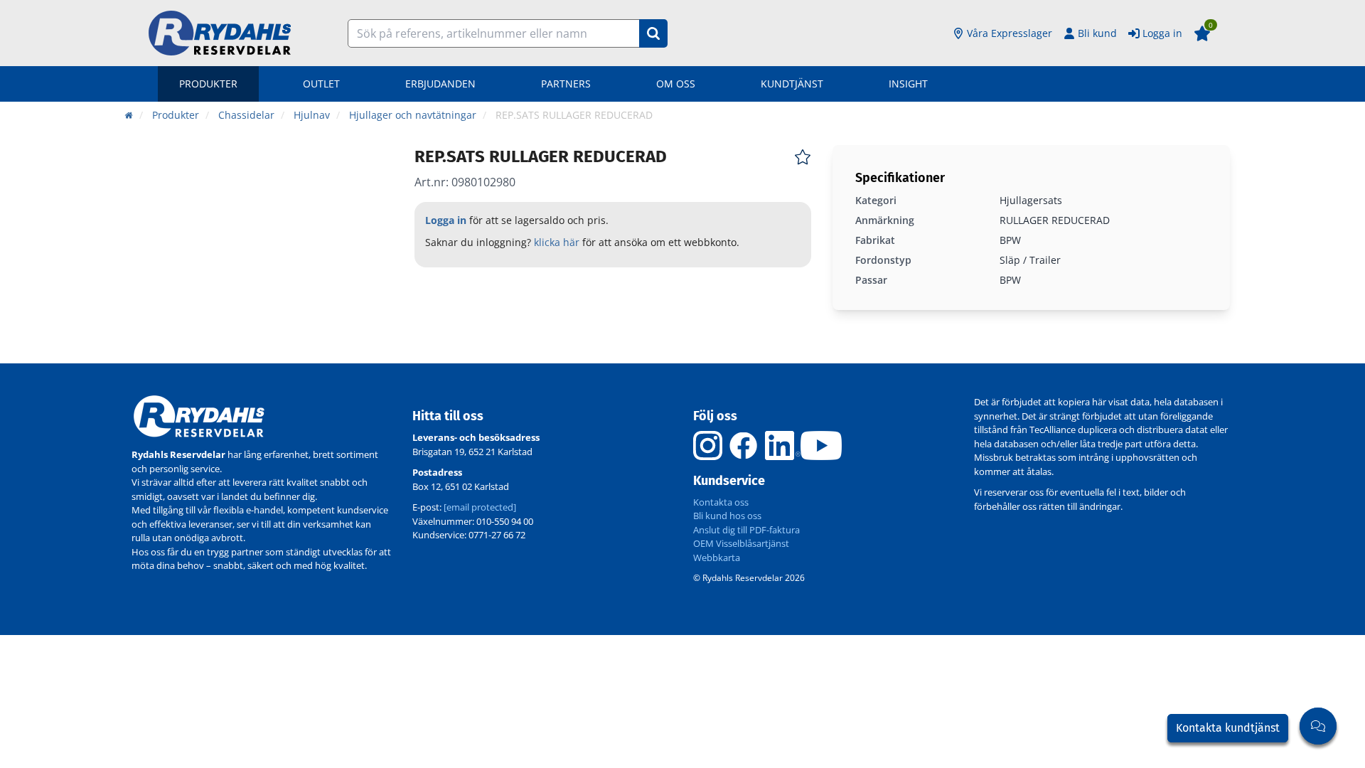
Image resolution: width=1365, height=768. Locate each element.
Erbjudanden (440, 83)
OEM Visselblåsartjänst (741, 543)
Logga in (1162, 33)
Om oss (675, 83)
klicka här (556, 242)
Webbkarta (716, 557)
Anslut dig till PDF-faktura (746, 529)
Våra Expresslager (1009, 33)
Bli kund (1097, 33)
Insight (908, 83)
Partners (566, 83)
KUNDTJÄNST (792, 83)
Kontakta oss (721, 502)
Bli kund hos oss (727, 515)
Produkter (208, 83)
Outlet (321, 83)
